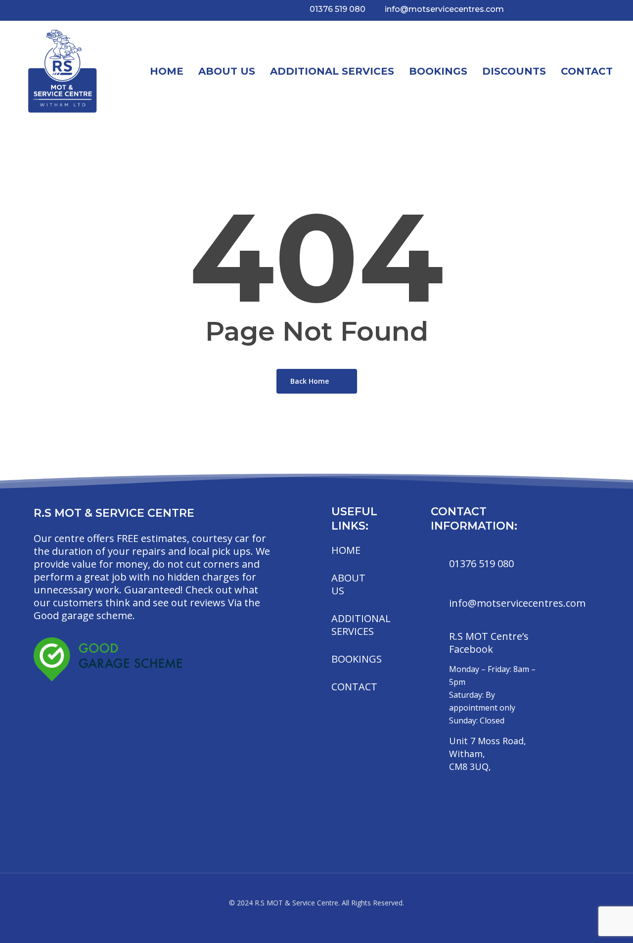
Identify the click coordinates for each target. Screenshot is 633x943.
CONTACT (354, 686)
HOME (346, 550)
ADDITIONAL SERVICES (361, 625)
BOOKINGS (356, 659)
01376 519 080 (481, 563)
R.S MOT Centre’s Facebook (489, 642)
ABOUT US (348, 584)
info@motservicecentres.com (517, 603)
